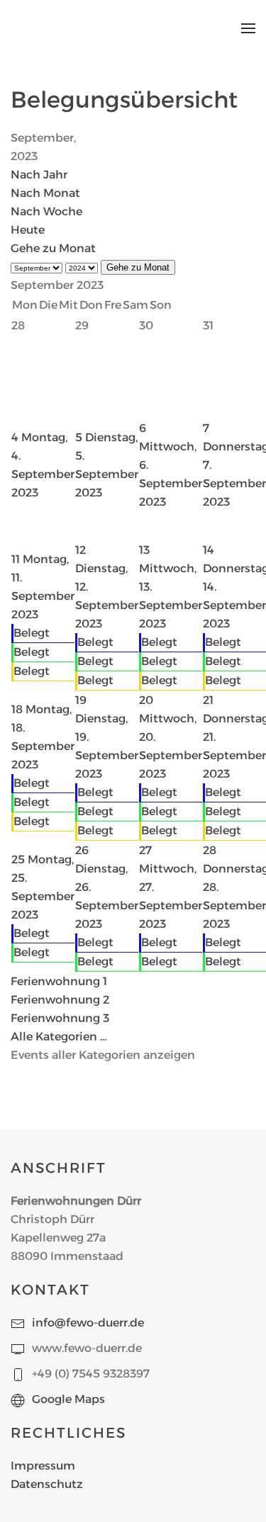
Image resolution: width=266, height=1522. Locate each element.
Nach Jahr (39, 174)
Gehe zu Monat (53, 248)
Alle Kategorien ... (58, 1036)
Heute (28, 230)
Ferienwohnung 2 (60, 999)
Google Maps (68, 1399)
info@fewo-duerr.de (88, 1322)
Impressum (43, 1465)
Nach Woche (46, 211)
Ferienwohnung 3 (60, 1018)
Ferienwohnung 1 (59, 981)
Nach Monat (45, 193)
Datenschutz (47, 1484)
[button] (248, 28)
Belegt (31, 633)
